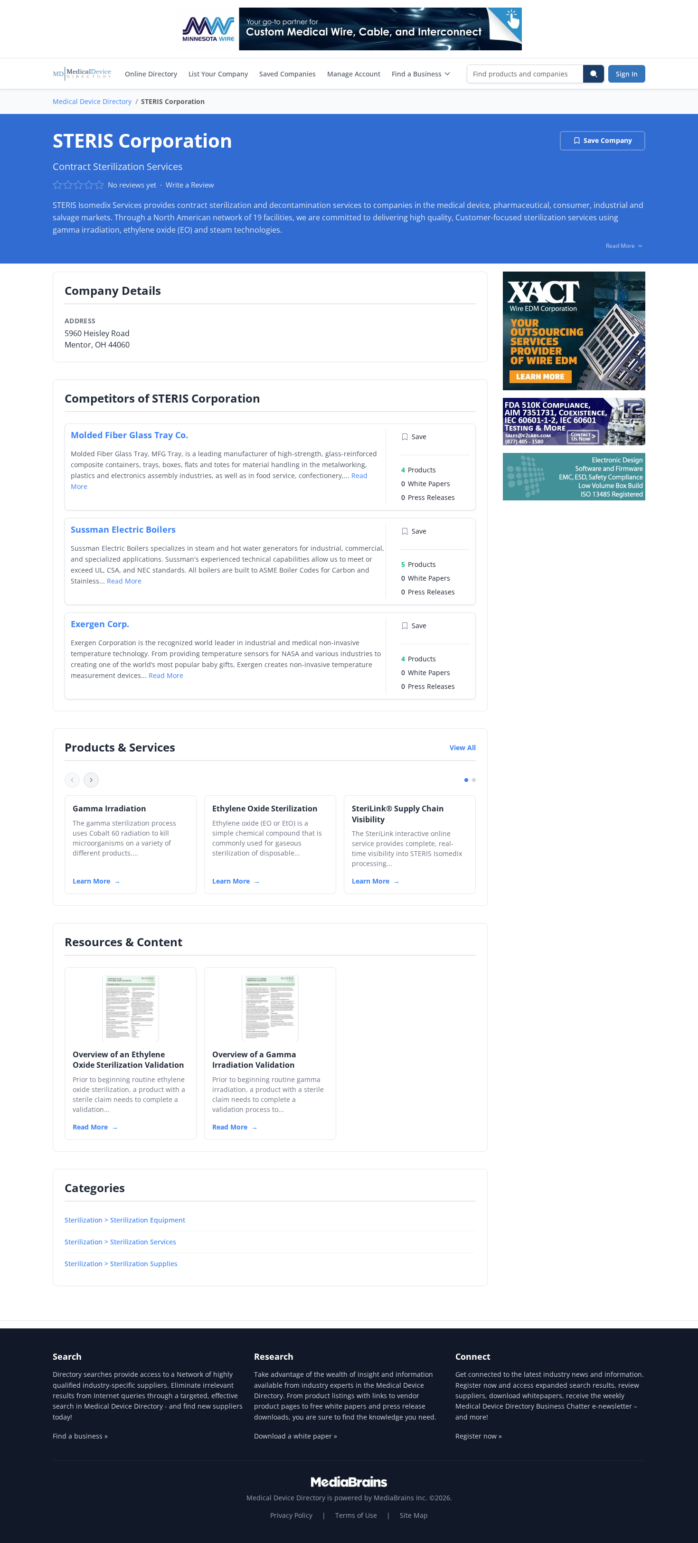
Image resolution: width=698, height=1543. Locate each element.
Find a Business (417, 73)
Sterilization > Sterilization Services (120, 1241)
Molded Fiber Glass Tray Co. (129, 435)
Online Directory (151, 73)
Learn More (91, 880)
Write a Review (190, 184)
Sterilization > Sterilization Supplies (121, 1263)
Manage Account (353, 73)
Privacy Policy (291, 1515)
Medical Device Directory (92, 101)
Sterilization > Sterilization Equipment (125, 1219)
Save (419, 436)
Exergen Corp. (100, 624)
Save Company (608, 140)
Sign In (627, 73)
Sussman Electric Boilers (123, 529)
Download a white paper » (295, 1435)
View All (463, 747)
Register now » (478, 1435)
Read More (124, 580)
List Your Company (218, 73)
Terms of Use (356, 1515)
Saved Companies (287, 73)
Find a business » (80, 1435)
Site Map (414, 1515)
